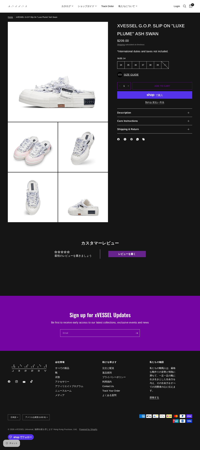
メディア (60, 395)
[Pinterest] (132, 139)
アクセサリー (62, 381)
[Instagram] (18, 381)
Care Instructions (127, 121)
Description (124, 112)
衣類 (57, 377)
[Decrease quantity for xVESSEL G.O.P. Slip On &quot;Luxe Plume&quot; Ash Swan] (119, 86)
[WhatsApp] (138, 139)
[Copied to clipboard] (144, 139)
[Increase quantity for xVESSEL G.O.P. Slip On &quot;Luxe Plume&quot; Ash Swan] (128, 86)
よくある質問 (109, 395)
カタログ (66, 6)
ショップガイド (86, 6)
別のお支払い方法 (154, 102)
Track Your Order (111, 390)
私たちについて (126, 6)
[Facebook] (119, 139)
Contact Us (108, 386)
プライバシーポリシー (114, 377)
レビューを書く (127, 254)
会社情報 (60, 362)
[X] (126, 139)
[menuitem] (67, 6)
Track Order (107, 6)
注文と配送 (108, 368)
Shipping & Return (128, 129)
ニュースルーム (63, 390)
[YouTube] (26, 382)
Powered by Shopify (88, 429)
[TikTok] (33, 381)
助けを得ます (109, 362)
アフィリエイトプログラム (69, 386)
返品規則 (107, 372)
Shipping (121, 45)
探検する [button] (154, 397)
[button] (154, 74)
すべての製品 (62, 368)
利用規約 (107, 381)
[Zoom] (101, 28)
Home (10, 17)
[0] (190, 6)
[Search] (185, 6)
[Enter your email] (137, 333)
